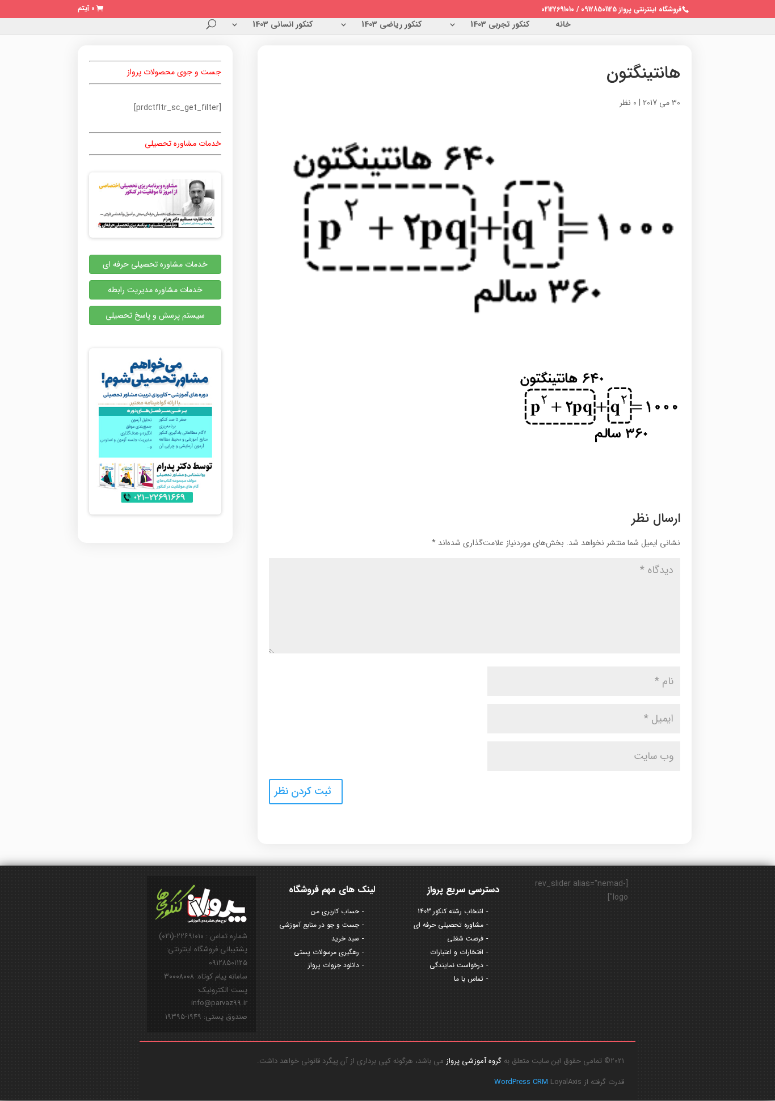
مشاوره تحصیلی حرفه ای (448, 924)
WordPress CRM (522, 1082)
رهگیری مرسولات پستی (326, 952)
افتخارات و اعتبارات (456, 952)
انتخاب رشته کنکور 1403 (450, 911)
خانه (563, 25)
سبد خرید (345, 938)
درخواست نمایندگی (456, 965)
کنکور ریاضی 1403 (391, 25)
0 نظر (628, 102)
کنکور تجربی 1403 (499, 25)
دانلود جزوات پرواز (333, 965)
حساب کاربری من (335, 911)
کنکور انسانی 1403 (282, 25)
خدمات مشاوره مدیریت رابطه (155, 290)
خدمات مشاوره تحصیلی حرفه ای (155, 264)
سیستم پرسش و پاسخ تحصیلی (155, 315)
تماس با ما (468, 978)
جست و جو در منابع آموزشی (319, 924)
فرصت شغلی (465, 938)
